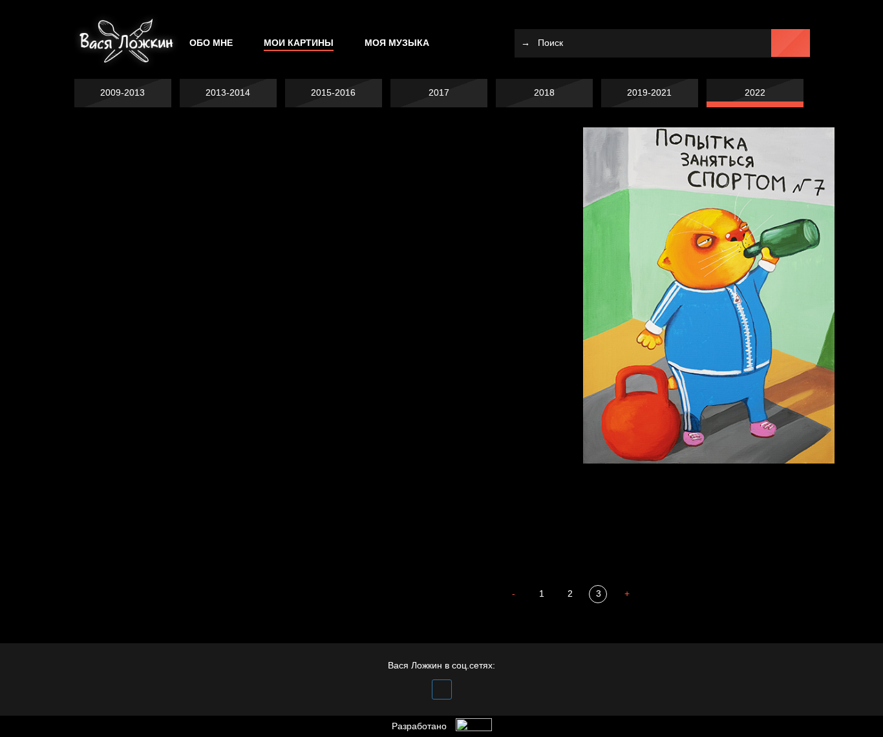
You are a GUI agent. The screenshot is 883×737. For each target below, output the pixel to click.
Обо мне (211, 42)
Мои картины (299, 42)
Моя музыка (397, 42)
